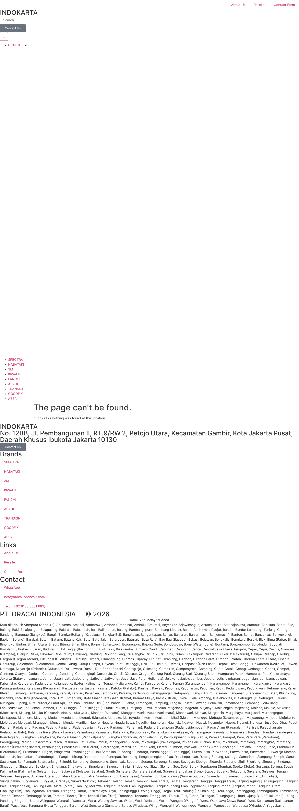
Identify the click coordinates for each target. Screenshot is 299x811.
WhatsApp (12, 587)
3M (6, 481)
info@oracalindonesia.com (24, 597)
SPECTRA (11, 462)
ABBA (8, 537)
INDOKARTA (19, 12)
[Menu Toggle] (4, 36)
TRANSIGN (12, 518)
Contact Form (284, 5)
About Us (238, 5)
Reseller (260, 5)
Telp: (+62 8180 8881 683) (24, 606)
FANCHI (10, 500)
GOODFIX (11, 528)
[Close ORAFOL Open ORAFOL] (26, 45)
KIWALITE (11, 490)
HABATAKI (12, 471)
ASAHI (9, 509)
